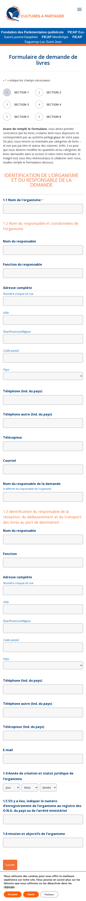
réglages (9, 887)
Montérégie (55, 37)
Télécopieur (12, 437)
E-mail (8, 750)
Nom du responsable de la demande (32, 484)
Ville (6, 312)
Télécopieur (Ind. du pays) (23, 727)
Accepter (13, 894)
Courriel (9, 460)
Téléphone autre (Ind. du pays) (27, 414)
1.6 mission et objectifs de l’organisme (34, 834)
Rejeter (31, 894)
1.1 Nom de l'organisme (23, 200)
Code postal (11, 350)
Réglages (49, 894)
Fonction (10, 554)
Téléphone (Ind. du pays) (22, 391)
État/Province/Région (17, 331)
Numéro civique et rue (18, 293)
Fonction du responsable (22, 264)
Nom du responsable (19, 241)
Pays (6, 369)
